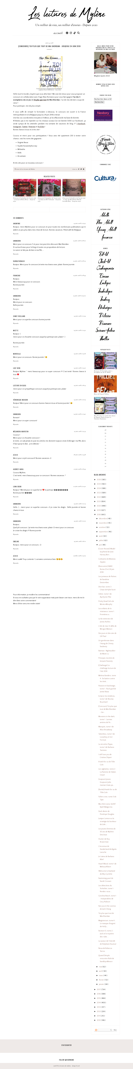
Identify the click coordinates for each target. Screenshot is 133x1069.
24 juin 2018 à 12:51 (80, 521)
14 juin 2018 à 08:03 (79, 261)
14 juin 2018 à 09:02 (79, 296)
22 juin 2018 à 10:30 (79, 486)
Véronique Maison (20, 400)
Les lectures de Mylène (66, 14)
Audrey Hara (18, 469)
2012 (99, 1012)
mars (101, 976)
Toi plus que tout (40, 100)
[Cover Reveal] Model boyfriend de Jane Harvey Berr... (106, 552)
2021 (99, 502)
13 (105, 445)
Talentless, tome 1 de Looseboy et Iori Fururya (106, 737)
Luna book (17, 486)
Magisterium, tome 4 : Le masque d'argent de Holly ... (106, 924)
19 (105, 463)
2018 (99, 515)
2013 (99, 1007)
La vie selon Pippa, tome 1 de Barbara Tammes (106, 747)
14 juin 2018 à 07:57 (80, 223)
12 (105, 442)
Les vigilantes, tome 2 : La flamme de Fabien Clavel (107, 772)
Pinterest (32, 127)
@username (69, 1060)
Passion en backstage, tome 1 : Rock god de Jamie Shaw (107, 689)
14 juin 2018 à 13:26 (80, 354)
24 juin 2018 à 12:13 (80, 504)
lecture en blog (19, 385)
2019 (99, 510)
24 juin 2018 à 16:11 (80, 541)
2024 (99, 488)
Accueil (58, 33)
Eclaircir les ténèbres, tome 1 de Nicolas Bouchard (106, 699)
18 (105, 460)
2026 (99, 480)
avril (101, 971)
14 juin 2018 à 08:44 (79, 275)
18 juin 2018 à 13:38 (80, 455)
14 (105, 448)
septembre (103, 532)
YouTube (41, 127)
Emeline (16, 541)
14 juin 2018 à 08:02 (79, 241)
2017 (99, 990)
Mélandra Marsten (21, 431)
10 (105, 436)
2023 (99, 493)
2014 (99, 1003)
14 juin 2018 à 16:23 (80, 385)
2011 (99, 1016)
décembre (103, 519)
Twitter (25, 127)
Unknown (17, 241)
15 (105, 451)
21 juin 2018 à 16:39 (80, 469)
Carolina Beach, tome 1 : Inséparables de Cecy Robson (107, 899)
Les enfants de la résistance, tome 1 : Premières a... (106, 611)
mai (100, 967)
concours (49, 49)
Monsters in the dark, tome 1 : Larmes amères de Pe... (106, 719)
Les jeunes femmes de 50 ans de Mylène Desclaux (106, 832)
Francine (16, 275)
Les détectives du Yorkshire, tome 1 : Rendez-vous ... (106, 889)
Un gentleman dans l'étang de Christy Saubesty (106, 643)
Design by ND (76, 1066)
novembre (103, 523)
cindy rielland (19, 316)
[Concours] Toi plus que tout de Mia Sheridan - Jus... (107, 709)
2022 (99, 497)
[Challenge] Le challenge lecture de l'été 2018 (107, 668)
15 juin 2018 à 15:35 (80, 431)
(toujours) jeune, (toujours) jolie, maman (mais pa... (106, 782)
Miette (15, 330)
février (101, 980)
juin (100, 545)
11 (105, 439)
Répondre (16, 234)
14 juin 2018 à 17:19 (80, 400)
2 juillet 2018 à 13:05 (79, 556)
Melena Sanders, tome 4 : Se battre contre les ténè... (107, 678)
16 (105, 454)
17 (105, 457)
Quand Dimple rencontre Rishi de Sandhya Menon (106, 958)
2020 (99, 506)
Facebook (81, 124)
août (101, 536)
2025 (99, 484)
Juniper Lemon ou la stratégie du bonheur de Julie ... (107, 821)
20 (105, 466)
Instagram (17, 127)
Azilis (15, 455)
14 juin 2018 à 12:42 (80, 330)
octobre (102, 527)
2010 (99, 1020)
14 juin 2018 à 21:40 (80, 414)
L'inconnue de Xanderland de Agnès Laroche (107, 849)
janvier (101, 984)
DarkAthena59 (19, 261)
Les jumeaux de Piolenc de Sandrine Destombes (107, 579)
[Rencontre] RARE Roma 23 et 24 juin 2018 (106, 569)
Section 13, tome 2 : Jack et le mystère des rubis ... (106, 934)
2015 (99, 998)
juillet (101, 541)
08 (105, 430)
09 (105, 433)
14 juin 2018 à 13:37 (80, 368)
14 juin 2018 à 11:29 (80, 316)
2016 (99, 994)
